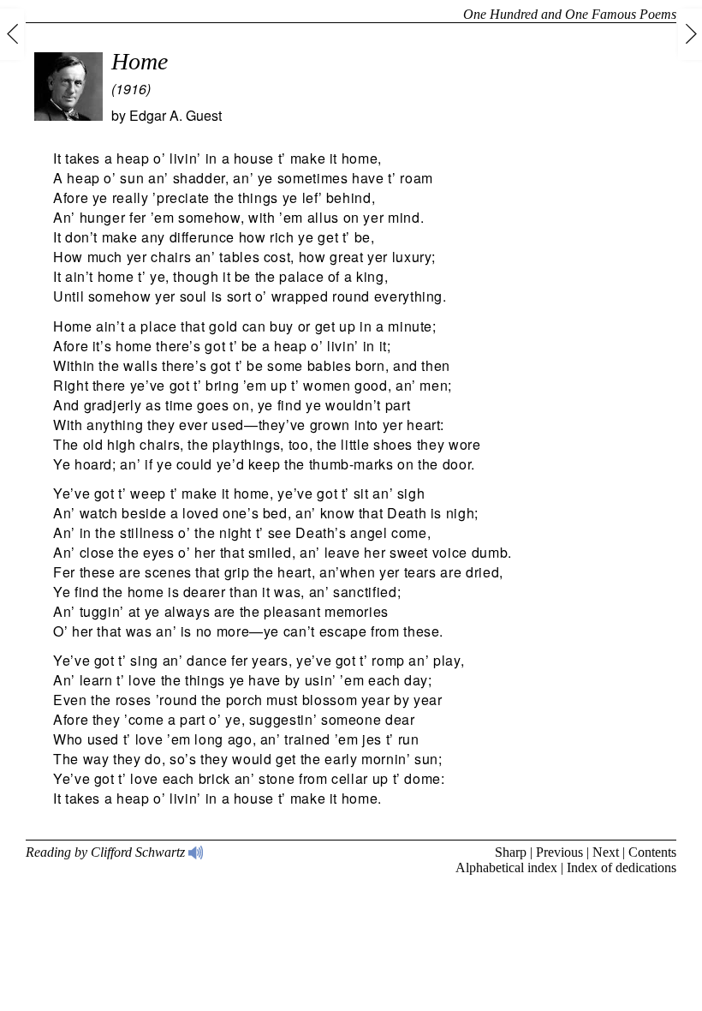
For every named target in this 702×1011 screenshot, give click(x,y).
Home (139, 61)
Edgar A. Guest (175, 115)
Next (605, 852)
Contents (652, 852)
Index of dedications (621, 867)
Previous (559, 852)
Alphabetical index (506, 867)
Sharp (510, 852)
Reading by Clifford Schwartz (107, 852)
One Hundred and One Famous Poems (569, 14)
